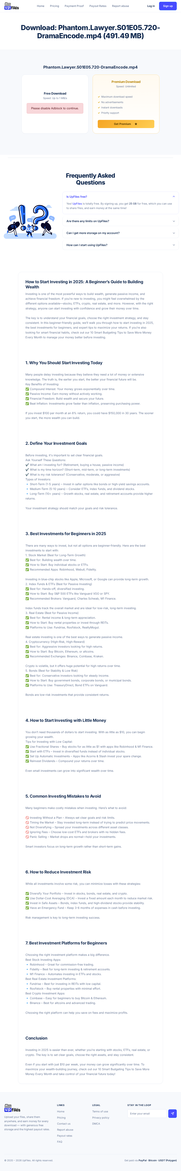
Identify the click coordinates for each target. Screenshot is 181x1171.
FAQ (59, 1141)
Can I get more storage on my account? (93, 233)
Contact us (64, 1123)
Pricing (54, 6)
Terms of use (100, 1111)
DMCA (96, 1123)
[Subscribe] (172, 1113)
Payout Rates (97, 6)
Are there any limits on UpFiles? (87, 221)
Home (40, 6)
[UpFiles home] (11, 6)
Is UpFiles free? (76, 196)
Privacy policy (100, 1117)
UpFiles (77, 203)
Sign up (168, 6)
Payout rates (64, 1135)
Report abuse (120, 6)
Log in (151, 6)
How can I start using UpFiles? (86, 245)
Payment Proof (74, 6)
